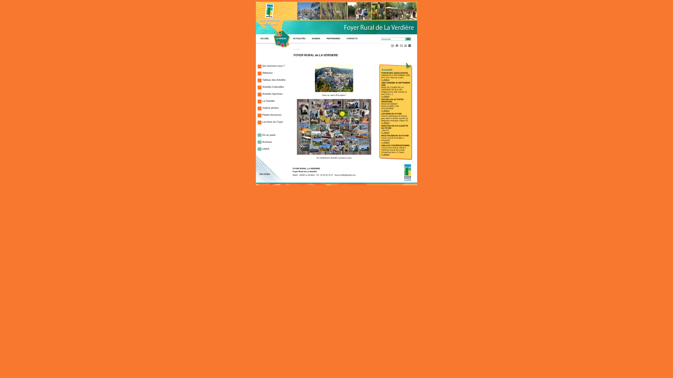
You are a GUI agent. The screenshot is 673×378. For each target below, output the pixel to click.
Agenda (316, 38)
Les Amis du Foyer (272, 121)
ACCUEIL (264, 38)
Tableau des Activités (273, 79)
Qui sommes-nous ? (273, 65)
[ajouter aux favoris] (392, 46)
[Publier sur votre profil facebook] (410, 46)
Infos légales (264, 174)
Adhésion (267, 72)
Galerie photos (270, 107)
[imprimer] (397, 46)
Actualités (299, 38)
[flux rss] (406, 46)
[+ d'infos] (385, 80)
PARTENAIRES (333, 38)
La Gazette (268, 100)
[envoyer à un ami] (401, 46)
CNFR (265, 149)
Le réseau (281, 38)
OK (408, 39)
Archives (267, 142)
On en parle (269, 135)
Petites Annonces (271, 114)
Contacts (352, 38)
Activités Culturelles (273, 86)
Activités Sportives (272, 93)
